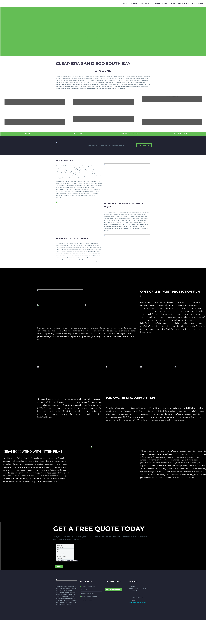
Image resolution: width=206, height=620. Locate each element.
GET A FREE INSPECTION (113, 590)
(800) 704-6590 (139, 597)
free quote (144, 145)
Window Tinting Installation (89, 596)
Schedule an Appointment (88, 586)
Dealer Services (183, 3)
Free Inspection (197, 3)
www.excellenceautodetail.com (137, 602)
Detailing (134, 3)
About (125, 3)
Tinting (173, 3)
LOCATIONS (77, 133)
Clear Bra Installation (87, 600)
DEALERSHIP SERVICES (129, 133)
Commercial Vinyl (161, 3)
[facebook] (57, 611)
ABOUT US (26, 133)
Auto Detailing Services (87, 593)
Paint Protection (146, 3)
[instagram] (60, 611)
